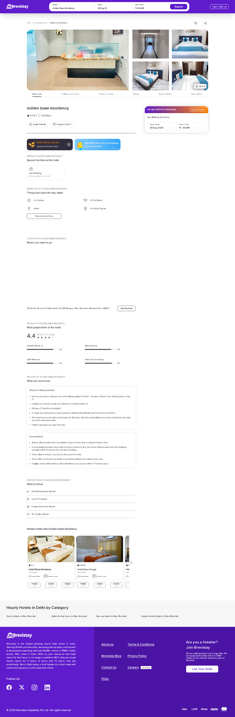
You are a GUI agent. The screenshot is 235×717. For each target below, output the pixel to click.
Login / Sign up (219, 7)
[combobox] (71, 8)
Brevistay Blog (111, 656)
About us (107, 644)
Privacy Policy (137, 656)
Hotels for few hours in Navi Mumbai (69, 616)
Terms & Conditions (141, 644)
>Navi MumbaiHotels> (40, 23)
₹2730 (116, 585)
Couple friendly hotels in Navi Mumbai (160, 616)
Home (29, 23)
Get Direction (126, 308)
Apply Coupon (197, 110)
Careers (133, 667)
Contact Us (108, 667)
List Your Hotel (202, 669)
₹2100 (51, 585)
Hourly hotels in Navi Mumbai (21, 616)
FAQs (105, 679)
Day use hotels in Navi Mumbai (111, 616)
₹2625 (67, 585)
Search (179, 6)
